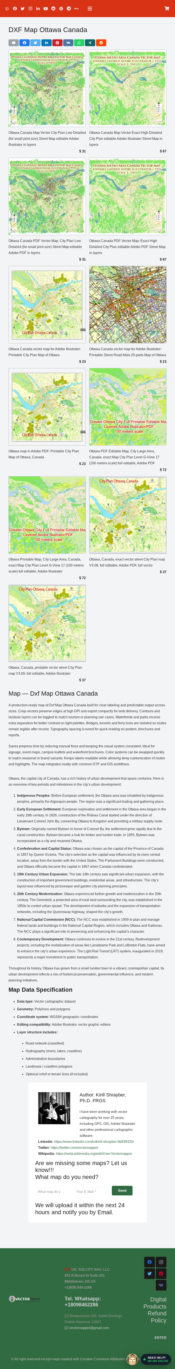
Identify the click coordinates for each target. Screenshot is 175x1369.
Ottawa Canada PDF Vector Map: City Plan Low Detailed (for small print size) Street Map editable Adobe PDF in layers (45, 247)
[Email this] (14, 42)
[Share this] (24, 42)
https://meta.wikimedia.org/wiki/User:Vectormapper (94, 1153)
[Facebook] (15, 8)
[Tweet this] (35, 42)
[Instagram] (30, 8)
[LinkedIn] (38, 8)
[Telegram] (69, 8)
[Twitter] (22, 8)
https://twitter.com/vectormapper (74, 1147)
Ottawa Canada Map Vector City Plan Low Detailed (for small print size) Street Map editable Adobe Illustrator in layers (47, 138)
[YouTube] (46, 8)
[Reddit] (53, 8)
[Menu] (90, 8)
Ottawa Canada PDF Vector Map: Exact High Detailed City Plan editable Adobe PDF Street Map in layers (127, 247)
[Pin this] (57, 42)
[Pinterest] (61, 8)
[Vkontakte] (161, 1285)
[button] (156, 1359)
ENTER (160, 1337)
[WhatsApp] (7, 8)
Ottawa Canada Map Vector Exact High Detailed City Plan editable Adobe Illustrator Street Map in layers (125, 138)
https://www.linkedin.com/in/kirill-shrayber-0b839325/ (94, 1141)
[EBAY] (76, 8)
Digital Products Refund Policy (154, 1310)
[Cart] (167, 8)
